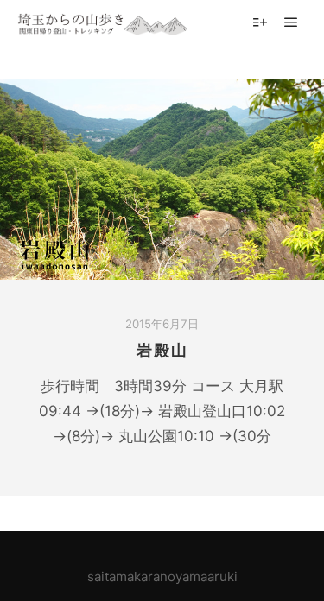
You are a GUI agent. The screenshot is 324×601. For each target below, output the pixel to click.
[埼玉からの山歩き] (103, 22)
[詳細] (260, 22)
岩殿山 (162, 350)
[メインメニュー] (291, 22)
